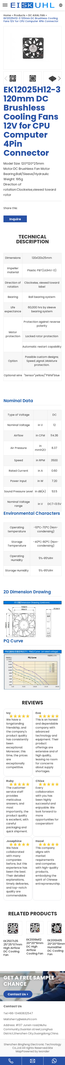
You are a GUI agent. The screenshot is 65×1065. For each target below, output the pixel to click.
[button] (59, 78)
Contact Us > (18, 994)
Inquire (15, 219)
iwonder (44, 1051)
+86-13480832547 (20, 1013)
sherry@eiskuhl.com (23, 1019)
